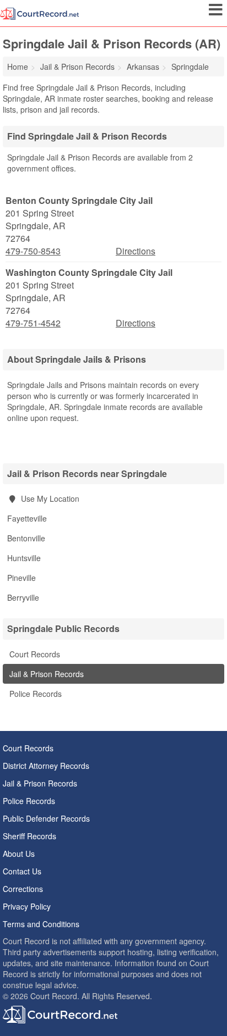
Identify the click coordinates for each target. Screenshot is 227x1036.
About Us (19, 853)
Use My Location (49, 498)
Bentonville (26, 538)
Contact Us (22, 871)
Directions (135, 251)
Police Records (34, 693)
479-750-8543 (33, 251)
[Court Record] (39, 12)
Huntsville (24, 557)
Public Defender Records (46, 818)
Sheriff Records (29, 835)
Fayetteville (27, 518)
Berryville (23, 597)
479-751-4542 (33, 323)
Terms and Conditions (41, 923)
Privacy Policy (27, 906)
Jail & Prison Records (45, 673)
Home (17, 66)
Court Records (33, 654)
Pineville (21, 577)
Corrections (23, 888)
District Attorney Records (46, 765)
